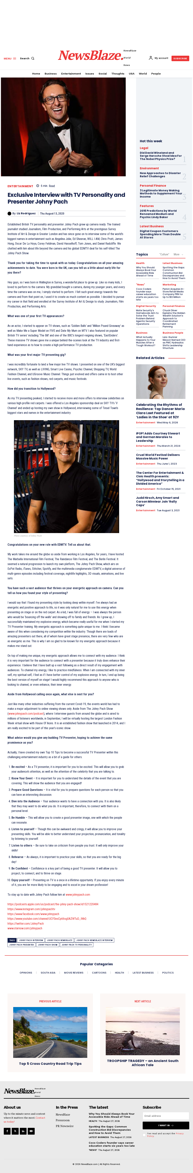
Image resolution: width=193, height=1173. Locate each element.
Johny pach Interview (31, 940)
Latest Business (152, 226)
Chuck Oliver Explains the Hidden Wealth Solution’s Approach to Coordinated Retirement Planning (174, 318)
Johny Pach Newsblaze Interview (94, 940)
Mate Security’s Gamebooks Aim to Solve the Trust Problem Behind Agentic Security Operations (147, 317)
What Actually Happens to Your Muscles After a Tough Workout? (145, 341)
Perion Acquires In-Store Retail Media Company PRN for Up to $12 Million (173, 293)
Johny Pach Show (47, 945)
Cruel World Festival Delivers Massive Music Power (158, 457)
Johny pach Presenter (21, 945)
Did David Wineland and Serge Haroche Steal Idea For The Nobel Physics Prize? (161, 156)
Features (147, 206)
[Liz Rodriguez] (10, 213)
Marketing (169, 285)
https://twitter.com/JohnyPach (26, 923)
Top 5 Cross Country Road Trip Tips (50, 1064)
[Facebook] (7, 1131)
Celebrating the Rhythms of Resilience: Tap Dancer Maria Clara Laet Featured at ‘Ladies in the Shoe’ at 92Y (160, 410)
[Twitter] (15, 1131)
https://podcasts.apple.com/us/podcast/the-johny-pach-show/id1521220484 (53, 904)
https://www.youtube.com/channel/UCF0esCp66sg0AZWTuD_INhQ (47, 918)
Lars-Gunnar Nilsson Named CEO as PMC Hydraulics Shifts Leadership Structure (174, 342)
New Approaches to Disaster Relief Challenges (160, 174)
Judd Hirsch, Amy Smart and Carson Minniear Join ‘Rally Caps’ (157, 501)
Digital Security (146, 306)
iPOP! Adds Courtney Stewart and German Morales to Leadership (158, 437)
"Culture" (164, 254)
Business (141, 333)
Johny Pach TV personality (77, 945)
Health (140, 263)
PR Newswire (65, 1126)
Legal (144, 148)
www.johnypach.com (78, 894)
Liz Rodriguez (26, 213)
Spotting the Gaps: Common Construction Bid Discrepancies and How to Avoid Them (174, 273)
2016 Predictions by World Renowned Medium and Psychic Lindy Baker (158, 214)
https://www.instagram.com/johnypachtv (31, 909)
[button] (28, 58)
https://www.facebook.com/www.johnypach (33, 914)
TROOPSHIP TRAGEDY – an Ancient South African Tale (142, 1063)
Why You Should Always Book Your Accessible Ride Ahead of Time (146, 271)
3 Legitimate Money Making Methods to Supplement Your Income (161, 194)
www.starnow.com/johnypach (25, 928)
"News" (140, 285)
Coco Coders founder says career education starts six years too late (147, 294)
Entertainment (20, 186)
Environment (149, 168)
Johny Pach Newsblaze (59, 940)
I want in (164, 1125)
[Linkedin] (23, 1131)
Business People (173, 333)
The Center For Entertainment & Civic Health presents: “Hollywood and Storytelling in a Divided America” (160, 478)
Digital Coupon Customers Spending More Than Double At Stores (160, 234)
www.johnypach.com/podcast (26, 713)
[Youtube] (31, 1131)
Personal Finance (153, 185)
